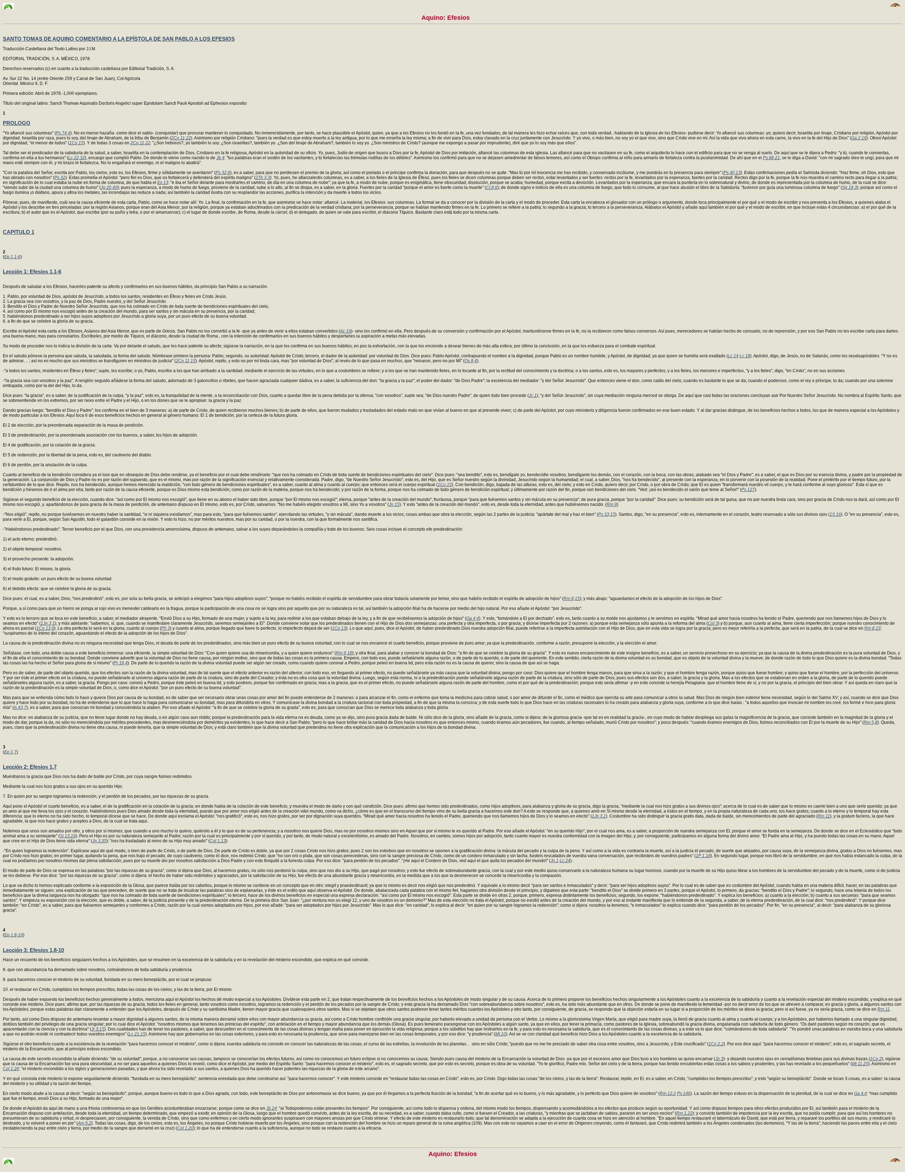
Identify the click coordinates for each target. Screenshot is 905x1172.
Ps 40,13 (732, 172)
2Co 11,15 (185, 360)
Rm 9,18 (344, 653)
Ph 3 (165, 628)
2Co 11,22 (181, 137)
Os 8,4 (471, 360)
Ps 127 (748, 489)
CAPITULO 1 (18, 232)
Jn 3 (719, 1058)
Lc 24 (565, 860)
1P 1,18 (703, 855)
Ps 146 (683, 1093)
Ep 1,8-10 (13, 935)
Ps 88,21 (771, 157)
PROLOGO (16, 123)
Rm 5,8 (870, 722)
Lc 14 (733, 355)
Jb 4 (220, 157)
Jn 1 (554, 860)
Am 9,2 (84, 1123)
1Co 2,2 (716, 1043)
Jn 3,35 (99, 840)
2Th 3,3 (263, 177)
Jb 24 (271, 1108)
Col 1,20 (185, 1128)
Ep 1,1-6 (12, 256)
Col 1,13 (218, 840)
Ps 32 (59, 177)
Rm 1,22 (684, 1113)
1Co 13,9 (45, 628)
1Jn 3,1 (48, 623)
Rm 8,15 (572, 598)
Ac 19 (345, 331)
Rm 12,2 (668, 1093)
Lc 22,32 (76, 157)
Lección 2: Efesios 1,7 (30, 767)
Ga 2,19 (858, 137)
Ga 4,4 (472, 618)
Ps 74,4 (63, 133)
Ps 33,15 (606, 514)
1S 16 (835, 514)
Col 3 (713, 623)
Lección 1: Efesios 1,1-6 (32, 272)
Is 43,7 (20, 707)
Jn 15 (394, 504)
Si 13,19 (68, 835)
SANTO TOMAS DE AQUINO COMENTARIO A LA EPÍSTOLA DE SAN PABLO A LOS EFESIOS (119, 39)
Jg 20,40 (109, 187)
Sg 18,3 (849, 187)
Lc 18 (745, 355)
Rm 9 (612, 504)
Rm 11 (824, 816)
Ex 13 (162, 182)
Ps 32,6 (223, 172)
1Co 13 (339, 628)
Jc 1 (533, 395)
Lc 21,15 (137, 1034)
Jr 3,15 (97, 1029)
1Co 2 (876, 1058)
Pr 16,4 (121, 662)
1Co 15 (76, 142)
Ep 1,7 (10, 752)
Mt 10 (500, 1034)
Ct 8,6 (491, 187)
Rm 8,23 (872, 628)
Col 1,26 (11, 1068)
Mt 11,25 (860, 1063)
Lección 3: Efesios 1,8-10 (33, 950)
